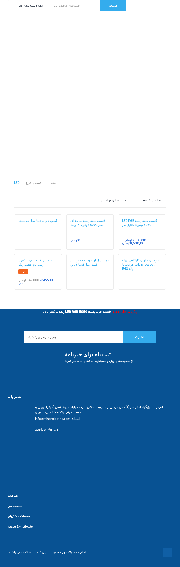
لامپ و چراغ (33, 183)
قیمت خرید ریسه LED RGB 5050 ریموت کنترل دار (139, 223)
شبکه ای (22, 200)
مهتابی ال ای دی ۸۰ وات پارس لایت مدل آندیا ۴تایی (89, 263)
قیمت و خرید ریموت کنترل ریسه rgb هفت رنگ (35, 263)
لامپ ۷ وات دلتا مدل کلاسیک (37, 221)
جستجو (113, 5)
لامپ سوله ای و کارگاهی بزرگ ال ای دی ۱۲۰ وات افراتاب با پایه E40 (141, 265)
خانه (54, 183)
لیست (29, 200)
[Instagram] (167, 552)
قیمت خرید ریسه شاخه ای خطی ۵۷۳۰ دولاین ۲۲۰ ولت (87, 223)
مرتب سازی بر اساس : (112, 200)
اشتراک (139, 337)
